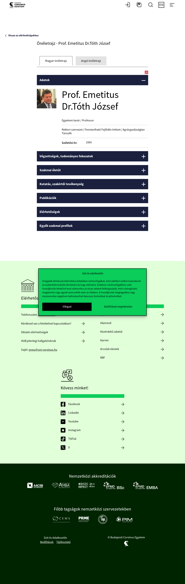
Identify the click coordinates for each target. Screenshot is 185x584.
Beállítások (46, 542)
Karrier (104, 340)
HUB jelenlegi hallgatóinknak (38, 341)
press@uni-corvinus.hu (43, 350)
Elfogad (67, 306)
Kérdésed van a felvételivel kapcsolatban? (46, 323)
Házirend (105, 323)
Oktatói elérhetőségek (34, 332)
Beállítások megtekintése (118, 306)
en (161, 4)
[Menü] (172, 5)
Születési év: (69, 143)
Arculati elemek (109, 349)
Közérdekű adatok (111, 332)
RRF (102, 358)
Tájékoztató (63, 542)
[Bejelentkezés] (127, 5)
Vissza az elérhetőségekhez (23, 35)
